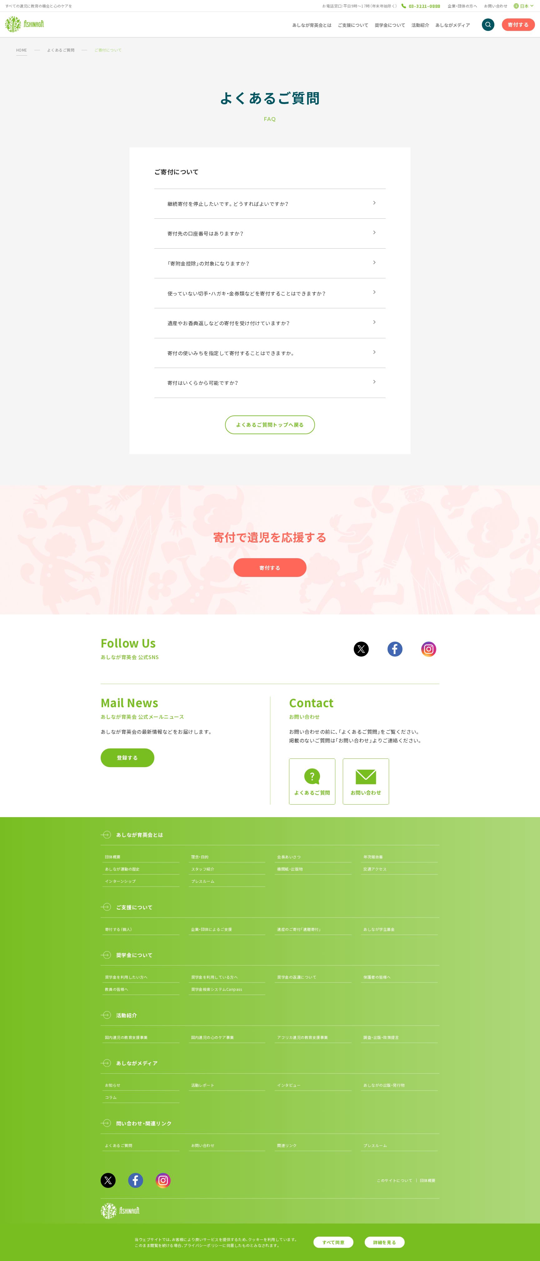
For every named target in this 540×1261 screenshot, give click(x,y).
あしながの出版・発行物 (383, 1085)
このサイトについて (394, 1180)
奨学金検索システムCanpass (216, 989)
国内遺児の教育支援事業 (126, 1037)
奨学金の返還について (296, 977)
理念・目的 (200, 856)
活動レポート (203, 1085)
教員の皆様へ (116, 989)
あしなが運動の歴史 (122, 868)
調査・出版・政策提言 (381, 1037)
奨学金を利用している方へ (214, 977)
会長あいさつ (289, 856)
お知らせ (113, 1085)
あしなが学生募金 (379, 929)
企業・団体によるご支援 (211, 929)
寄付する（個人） (118, 929)
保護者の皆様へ (377, 977)
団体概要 (113, 856)
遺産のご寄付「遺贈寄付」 (299, 929)
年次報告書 (373, 856)
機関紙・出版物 (289, 868)
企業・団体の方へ (462, 5)
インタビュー (289, 1085)
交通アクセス (375, 868)
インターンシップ (120, 881)
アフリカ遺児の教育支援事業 (302, 1037)
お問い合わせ (496, 5)
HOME (21, 49)
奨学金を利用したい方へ (126, 977)
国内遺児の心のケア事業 (212, 1037)
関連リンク (287, 1145)
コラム (111, 1097)
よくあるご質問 (60, 49)
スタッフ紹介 (203, 868)
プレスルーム (203, 881)
